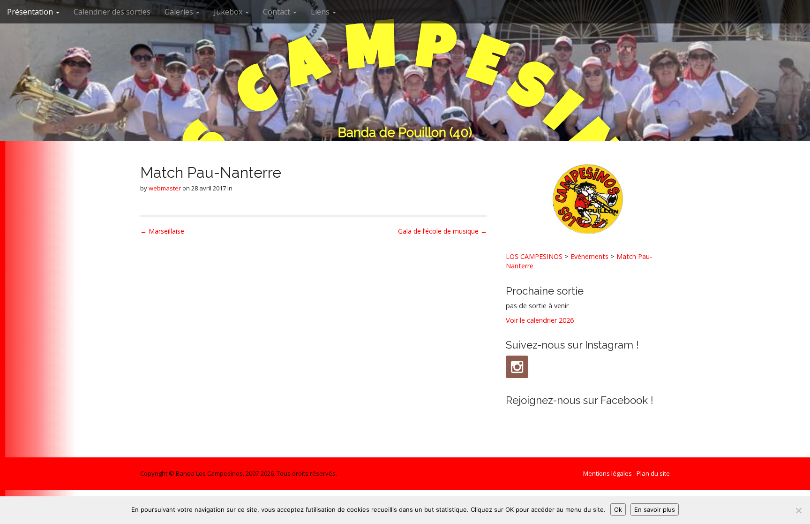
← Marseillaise (162, 231)
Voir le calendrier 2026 (540, 320)
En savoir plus (654, 509)
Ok (618, 509)
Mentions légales (607, 473)
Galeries (180, 12)
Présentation (31, 12)
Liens (321, 12)
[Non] (798, 510)
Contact (277, 12)
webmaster (165, 188)
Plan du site (653, 473)
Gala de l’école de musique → (442, 231)
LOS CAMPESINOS (534, 256)
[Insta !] (517, 367)
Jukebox (229, 12)
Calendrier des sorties (112, 12)
